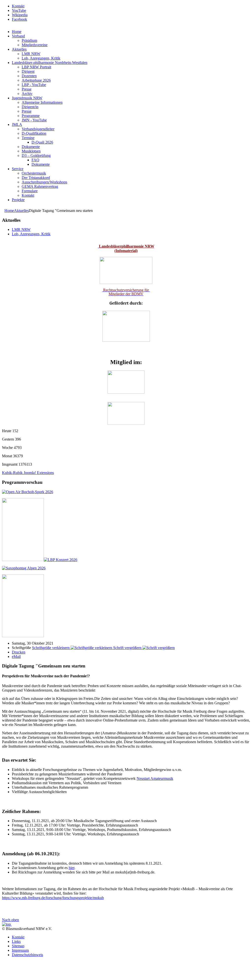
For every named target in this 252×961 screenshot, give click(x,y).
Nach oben (10, 920)
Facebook (19, 19)
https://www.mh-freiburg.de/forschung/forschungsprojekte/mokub (53, 898)
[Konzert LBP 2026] (39, 560)
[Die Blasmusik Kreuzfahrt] (23, 636)
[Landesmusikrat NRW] (126, 392)
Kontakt (18, 6)
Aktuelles (21, 210)
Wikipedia (20, 15)
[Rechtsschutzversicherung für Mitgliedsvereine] (98, 246)
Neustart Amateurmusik (155, 778)
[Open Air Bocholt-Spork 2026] (27, 492)
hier (71, 868)
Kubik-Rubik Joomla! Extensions (28, 473)
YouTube (19, 10)
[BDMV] (126, 423)
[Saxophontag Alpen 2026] (24, 568)
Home (9, 210)
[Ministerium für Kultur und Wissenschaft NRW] (126, 340)
